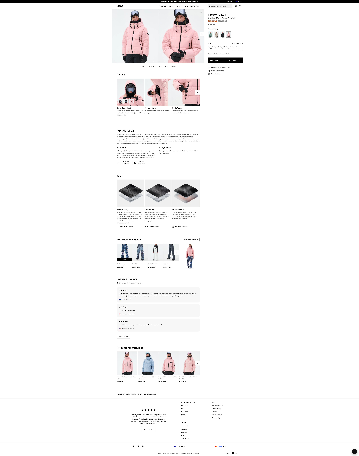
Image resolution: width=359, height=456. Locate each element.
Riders (183, 435)
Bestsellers (163, 6)
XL (240, 48)
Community (184, 426)
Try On (166, 66)
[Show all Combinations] (190, 255)
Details (143, 66)
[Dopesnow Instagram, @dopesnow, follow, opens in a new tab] (138, 446)
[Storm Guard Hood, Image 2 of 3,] (125, 102)
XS (217, 48)
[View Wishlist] (236, 6)
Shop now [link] (195, 1)
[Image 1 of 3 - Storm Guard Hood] (130, 92)
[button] (232, 453)
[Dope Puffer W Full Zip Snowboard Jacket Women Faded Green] (210, 34)
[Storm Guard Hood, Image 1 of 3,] (120, 102)
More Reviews (123, 336)
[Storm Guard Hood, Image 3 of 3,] (131, 102)
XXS (211, 48)
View (124, 259)
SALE (186, 6)
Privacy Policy (216, 408)
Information (151, 66)
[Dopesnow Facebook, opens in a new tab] (133, 446)
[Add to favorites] (201, 13)
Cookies (214, 412)
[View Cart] (240, 6)
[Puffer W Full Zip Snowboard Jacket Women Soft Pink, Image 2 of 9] (181, 36)
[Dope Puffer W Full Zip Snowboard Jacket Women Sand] (216, 34)
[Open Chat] (354, 451)
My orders (230, 1)
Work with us (185, 438)
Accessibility (216, 418)
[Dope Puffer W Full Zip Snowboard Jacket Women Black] (222, 34)
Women (178, 6)
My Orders (184, 412)
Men (170, 6)
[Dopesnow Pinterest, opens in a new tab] (142, 446)
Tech (159, 66)
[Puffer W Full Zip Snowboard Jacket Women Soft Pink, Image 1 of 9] (135, 36)
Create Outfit (195, 6)
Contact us (184, 405)
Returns (183, 415)
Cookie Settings (217, 415)
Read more (126, 164)
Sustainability (185, 429)
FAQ (182, 408)
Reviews (173, 66)
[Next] (202, 34)
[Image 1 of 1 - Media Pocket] (186, 92)
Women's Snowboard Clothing (126, 394)
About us (184, 432)
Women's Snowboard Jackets (147, 394)
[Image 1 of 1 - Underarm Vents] (158, 92)
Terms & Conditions (218, 405)
